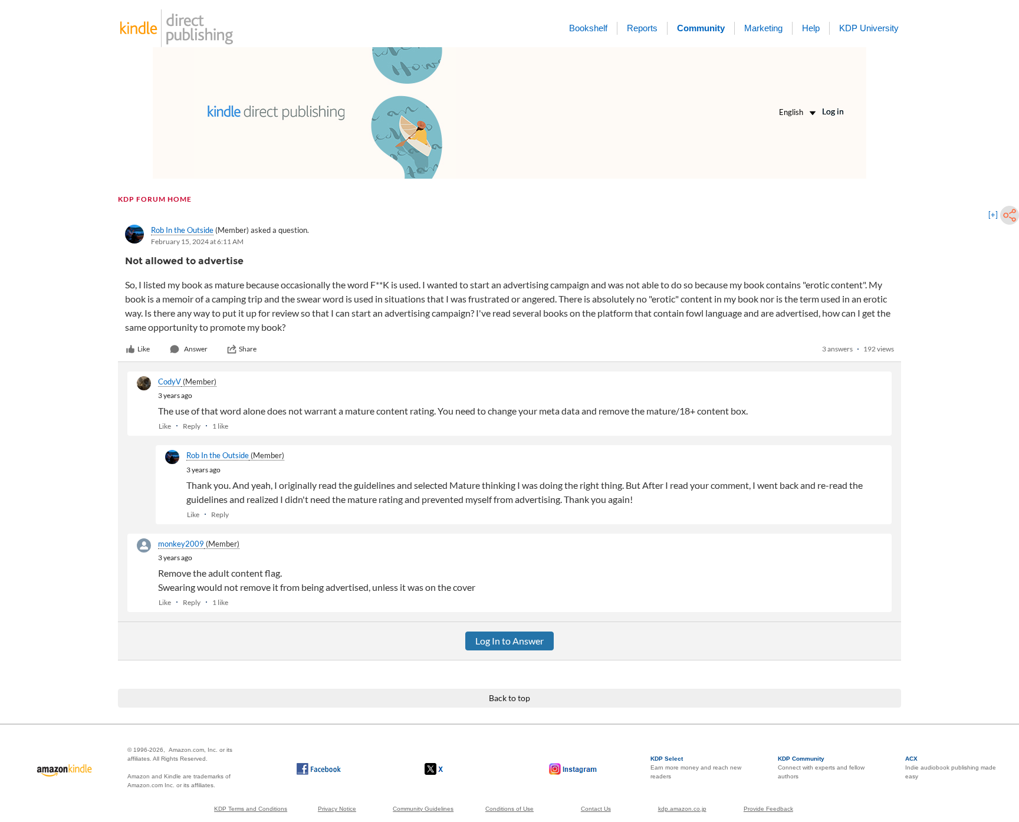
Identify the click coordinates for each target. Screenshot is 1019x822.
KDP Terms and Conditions (250, 808)
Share (248, 348)
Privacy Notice (337, 808)
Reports (642, 28)
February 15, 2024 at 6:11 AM (197, 241)
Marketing (763, 28)
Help (811, 28)
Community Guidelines (423, 808)
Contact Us (596, 808)
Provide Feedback (768, 808)
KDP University (869, 28)
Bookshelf (588, 28)
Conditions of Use (509, 808)
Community (701, 28)
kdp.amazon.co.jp (682, 808)
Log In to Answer (509, 640)
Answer (196, 348)
